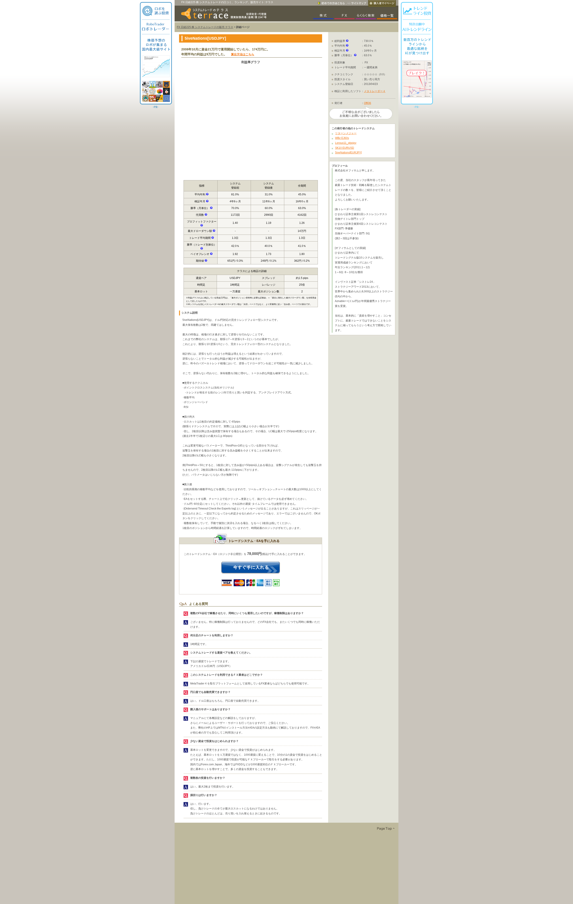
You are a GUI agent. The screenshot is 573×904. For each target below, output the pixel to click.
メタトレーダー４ (374, 91)
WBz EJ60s (342, 138)
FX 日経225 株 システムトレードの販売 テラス (205, 27)
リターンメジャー (346, 133)
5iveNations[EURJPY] (348, 152)
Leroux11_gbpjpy (345, 143)
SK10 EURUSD (344, 147)
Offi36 (367, 103)
